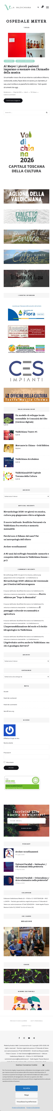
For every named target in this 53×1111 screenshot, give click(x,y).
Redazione (7, 92)
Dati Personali (37, 1021)
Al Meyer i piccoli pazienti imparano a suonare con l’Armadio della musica (26, 69)
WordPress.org (9, 711)
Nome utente (8, 743)
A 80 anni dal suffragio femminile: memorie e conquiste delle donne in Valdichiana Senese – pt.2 (26, 557)
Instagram (24, 1038)
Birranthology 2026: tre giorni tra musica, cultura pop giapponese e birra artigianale (25, 513)
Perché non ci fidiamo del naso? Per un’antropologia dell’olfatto (21, 538)
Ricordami (10, 762)
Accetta (26, 1088)
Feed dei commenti (10, 704)
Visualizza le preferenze (26, 1101)
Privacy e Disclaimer (18, 1107)
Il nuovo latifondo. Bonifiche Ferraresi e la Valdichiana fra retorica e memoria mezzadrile (25, 525)
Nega (26, 1095)
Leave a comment (10, 95)
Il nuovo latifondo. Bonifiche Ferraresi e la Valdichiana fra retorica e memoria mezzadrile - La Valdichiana (24, 622)
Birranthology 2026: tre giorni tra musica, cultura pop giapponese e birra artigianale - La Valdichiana (22, 576)
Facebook (19, 1038)
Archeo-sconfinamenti (15, 546)
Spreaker (34, 1038)
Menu (47, 7)
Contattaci (26, 1026)
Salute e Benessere (25, 61)
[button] (43, 1065)
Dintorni (9, 61)
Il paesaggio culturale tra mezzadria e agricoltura (22, 610)
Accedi (6, 691)
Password (7, 752)
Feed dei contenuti (10, 698)
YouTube (29, 1038)
